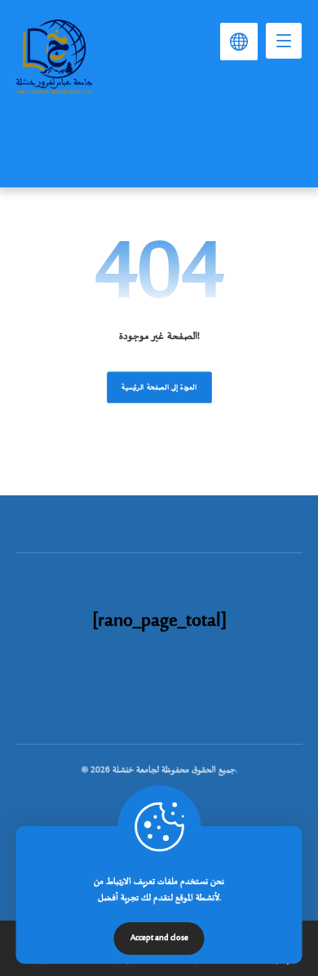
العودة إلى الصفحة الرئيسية (159, 387)
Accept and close (159, 938)
